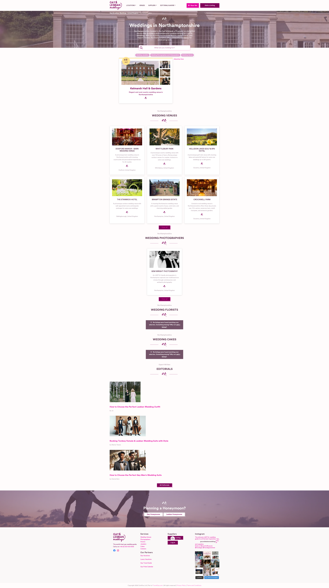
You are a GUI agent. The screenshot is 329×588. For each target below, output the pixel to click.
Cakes (142, 546)
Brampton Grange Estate (164, 199)
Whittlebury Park (164, 149)
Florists (142, 541)
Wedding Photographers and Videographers (165, 55)
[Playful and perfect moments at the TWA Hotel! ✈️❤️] (215, 555)
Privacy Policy (181, 585)
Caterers (143, 549)
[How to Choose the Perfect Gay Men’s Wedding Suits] (128, 460)
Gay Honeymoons (153, 514)
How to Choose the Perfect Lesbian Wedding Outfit (135, 407)
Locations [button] (130, 5)
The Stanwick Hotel (127, 199)
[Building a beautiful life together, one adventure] (215, 563)
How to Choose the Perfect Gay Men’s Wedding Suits (136, 475)
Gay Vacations (145, 555)
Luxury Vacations (146, 559)
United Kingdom (132, 13)
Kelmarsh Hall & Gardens (145, 88)
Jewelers (143, 544)
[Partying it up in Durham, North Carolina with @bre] (207, 572)
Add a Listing (210, 5)
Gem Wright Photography (164, 271)
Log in (172, 542)
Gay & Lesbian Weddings (118, 13)
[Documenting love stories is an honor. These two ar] (199, 555)
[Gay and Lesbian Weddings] (116, 5)
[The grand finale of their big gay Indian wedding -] (199, 572)
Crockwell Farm (201, 199)
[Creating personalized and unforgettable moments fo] (207, 563)
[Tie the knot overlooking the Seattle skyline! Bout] (215, 572)
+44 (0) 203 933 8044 (127, 546)
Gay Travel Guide (146, 563)
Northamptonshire (193, 5)
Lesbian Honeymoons (174, 514)
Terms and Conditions (194, 585)
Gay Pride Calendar (146, 566)
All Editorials (164, 485)
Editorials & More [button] (167, 5)
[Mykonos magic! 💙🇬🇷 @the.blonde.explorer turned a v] (199, 563)
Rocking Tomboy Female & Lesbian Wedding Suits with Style (139, 441)
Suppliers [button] (152, 5)
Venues (142, 5)
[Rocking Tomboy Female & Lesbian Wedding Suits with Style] (128, 426)
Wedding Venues (187, 55)
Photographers (145, 539)
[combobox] (164, 47)
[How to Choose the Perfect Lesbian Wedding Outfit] (125, 392)
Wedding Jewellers (142, 55)
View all (164, 227)
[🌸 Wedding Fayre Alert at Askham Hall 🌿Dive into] (207, 555)
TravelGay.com (158, 585)
